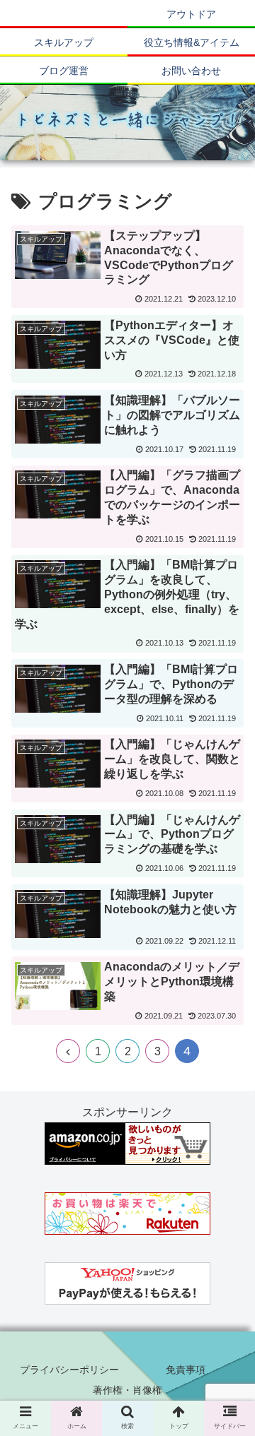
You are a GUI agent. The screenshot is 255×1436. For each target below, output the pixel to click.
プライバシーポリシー (69, 1369)
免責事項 (185, 1369)
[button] (227, 1245)
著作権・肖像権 (127, 1390)
